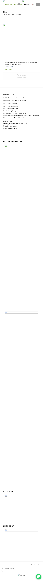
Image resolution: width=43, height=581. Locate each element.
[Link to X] (34, 564)
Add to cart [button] (22, 75)
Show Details (22, 77)
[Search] (18, 4)
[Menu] (37, 4)
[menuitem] (18, 4)
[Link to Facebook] (31, 564)
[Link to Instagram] (38, 564)
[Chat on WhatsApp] (38, 576)
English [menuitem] (22, 575)
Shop (5, 12)
